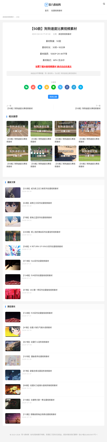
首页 (47, 10)
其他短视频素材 (8, 17)
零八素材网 (53, 5)
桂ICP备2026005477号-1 (88, 435)
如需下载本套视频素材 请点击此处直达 (53, 66)
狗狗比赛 (53, 97)
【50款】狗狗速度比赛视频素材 (53, 29)
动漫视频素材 (56, 10)
